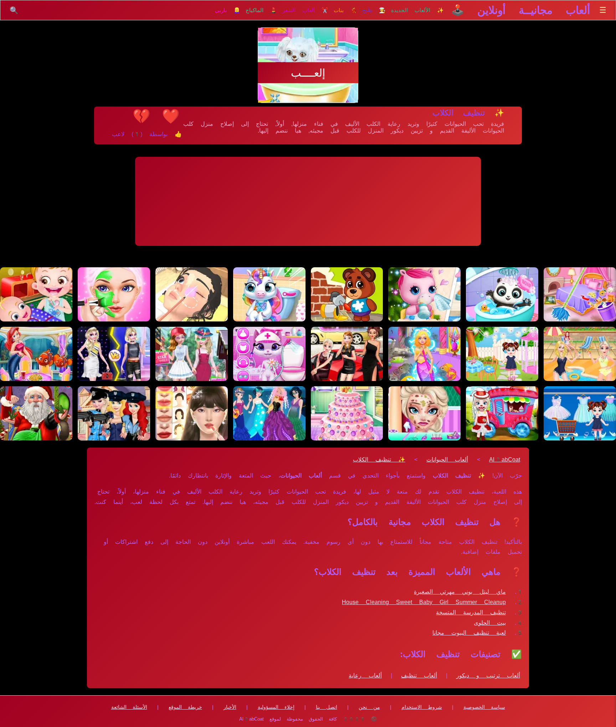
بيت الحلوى (490, 622)
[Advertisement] (308, 201)
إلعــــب (308, 73)
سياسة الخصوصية (484, 707)
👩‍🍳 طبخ (374, 10)
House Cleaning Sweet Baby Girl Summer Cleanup (424, 602)
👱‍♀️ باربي (227, 10)
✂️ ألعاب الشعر (305, 10)
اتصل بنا (326, 707)
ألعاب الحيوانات (447, 459)
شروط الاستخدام (421, 707)
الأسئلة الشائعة (129, 707)
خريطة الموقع (185, 707)
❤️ (171, 116)
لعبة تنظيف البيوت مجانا (469, 632)
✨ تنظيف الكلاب (379, 459)
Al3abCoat (504, 459)
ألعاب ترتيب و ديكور (488, 675)
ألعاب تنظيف (419, 675)
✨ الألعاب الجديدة (417, 10)
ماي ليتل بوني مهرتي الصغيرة (460, 591)
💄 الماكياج (261, 10)
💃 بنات (345, 10)
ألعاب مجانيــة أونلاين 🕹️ (520, 10)
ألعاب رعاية (365, 675)
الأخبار (230, 707)
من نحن (369, 707)
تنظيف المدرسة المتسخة (471, 612)
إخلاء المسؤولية (276, 707)
